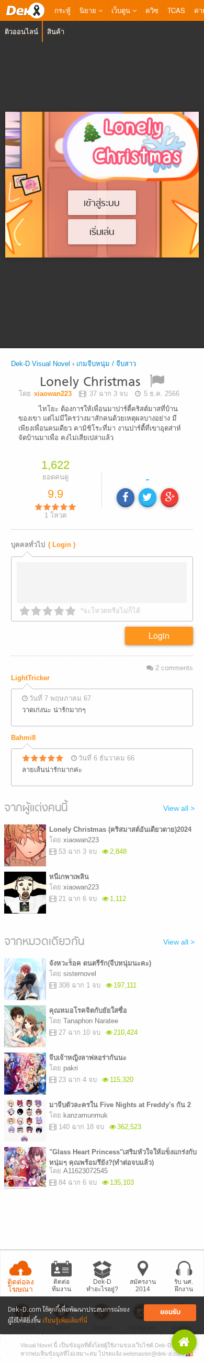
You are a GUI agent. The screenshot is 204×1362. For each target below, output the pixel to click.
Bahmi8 (23, 738)
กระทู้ (62, 10)
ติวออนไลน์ (21, 31)
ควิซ (151, 10)
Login (159, 635)
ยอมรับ (170, 1312)
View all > (179, 808)
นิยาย (89, 10)
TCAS (176, 10)
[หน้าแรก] (25, 10)
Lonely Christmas (90, 382)
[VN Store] (184, 1342)
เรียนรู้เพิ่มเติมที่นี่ (64, 1321)
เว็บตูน (121, 10)
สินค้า (55, 31)
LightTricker (30, 678)
